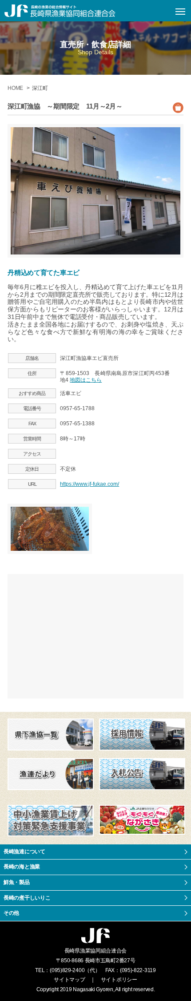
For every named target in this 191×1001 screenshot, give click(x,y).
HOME (16, 88)
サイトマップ (69, 980)
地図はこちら (86, 380)
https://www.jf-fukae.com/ (89, 484)
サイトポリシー (119, 980)
